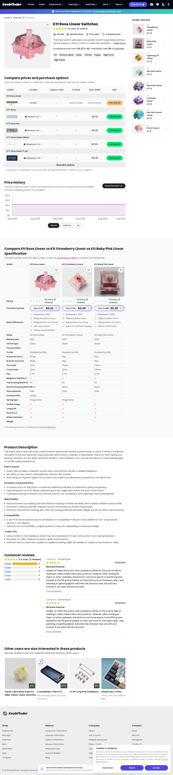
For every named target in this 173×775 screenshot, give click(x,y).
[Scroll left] (8, 680)
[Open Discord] (151, 4)
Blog (47, 757)
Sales (42, 4)
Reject (132, 767)
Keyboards (55, 4)
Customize (107, 767)
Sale (4, 753)
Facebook (137, 744)
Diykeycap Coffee (111, 691)
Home (7, 17)
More (118, 4)
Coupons (6, 757)
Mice (105, 4)
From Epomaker (54, 591)
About (92, 730)
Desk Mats (7, 748)
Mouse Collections (54, 744)
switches (17, 17)
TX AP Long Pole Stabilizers (84, 691)
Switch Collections (54, 739)
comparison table (66, 257)
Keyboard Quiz (52, 748)
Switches (90, 4)
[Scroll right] (121, 680)
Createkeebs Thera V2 (49, 691)
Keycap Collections (55, 735)
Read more (119, 43)
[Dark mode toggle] (163, 4)
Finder (31, 4)
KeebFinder (11, 4)
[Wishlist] (157, 4)
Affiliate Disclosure (98, 739)
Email (134, 730)
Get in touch (95, 735)
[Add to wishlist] (47, 24)
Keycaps (73, 4)
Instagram (137, 739)
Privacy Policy (95, 744)
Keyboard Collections (56, 730)
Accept (156, 767)
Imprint (92, 753)
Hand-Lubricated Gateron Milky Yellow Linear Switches (20, 693)
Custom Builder (53, 753)
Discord (135, 735)
